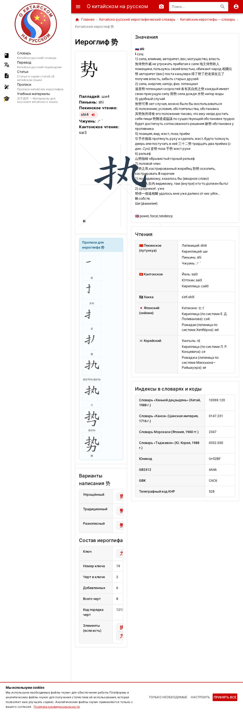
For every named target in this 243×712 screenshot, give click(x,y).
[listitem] (35, 55)
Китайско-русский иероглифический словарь (137, 20)
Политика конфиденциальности (57, 706)
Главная (84, 20)
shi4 (85, 114)
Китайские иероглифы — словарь (207, 20)
